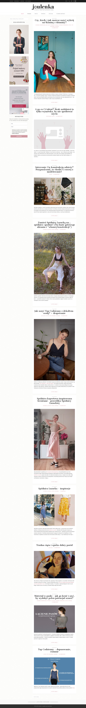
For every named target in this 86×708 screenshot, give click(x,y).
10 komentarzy (62, 654)
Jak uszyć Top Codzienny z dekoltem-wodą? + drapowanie (54, 312)
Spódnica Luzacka (37, 474)
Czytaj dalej (54, 102)
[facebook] (68, 1)
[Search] (75, 1)
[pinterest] (73, 1)
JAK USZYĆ (48, 25)
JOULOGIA (51, 547)
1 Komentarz (63, 491)
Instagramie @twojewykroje (52, 471)
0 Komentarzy (55, 27)
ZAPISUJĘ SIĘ (19, 136)
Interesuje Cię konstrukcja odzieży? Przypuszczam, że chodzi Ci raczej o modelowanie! (54, 169)
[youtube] (70, 1)
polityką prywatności (15, 133)
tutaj (73, 687)
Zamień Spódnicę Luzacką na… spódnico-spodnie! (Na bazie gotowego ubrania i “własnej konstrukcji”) (54, 224)
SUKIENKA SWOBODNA (63, 25)
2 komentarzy (57, 547)
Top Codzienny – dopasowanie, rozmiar (54, 650)
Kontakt (22, 1)
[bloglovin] (71, 1)
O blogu (11, 1)
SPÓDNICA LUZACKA (54, 25)
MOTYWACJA (48, 116)
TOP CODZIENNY (52, 315)
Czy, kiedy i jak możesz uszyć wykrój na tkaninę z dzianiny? (54, 21)
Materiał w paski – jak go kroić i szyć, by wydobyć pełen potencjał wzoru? (54, 597)
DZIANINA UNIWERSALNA (40, 25)
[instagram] (66, 1)
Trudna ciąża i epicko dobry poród (54, 545)
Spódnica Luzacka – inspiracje (54, 488)
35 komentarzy (59, 116)
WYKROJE (29, 13)
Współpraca (16, 1)
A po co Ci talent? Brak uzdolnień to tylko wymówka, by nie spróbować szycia (54, 111)
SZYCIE (69, 25)
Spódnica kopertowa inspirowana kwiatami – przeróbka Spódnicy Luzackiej (54, 400)
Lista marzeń (28, 1)
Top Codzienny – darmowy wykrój (46, 383)
